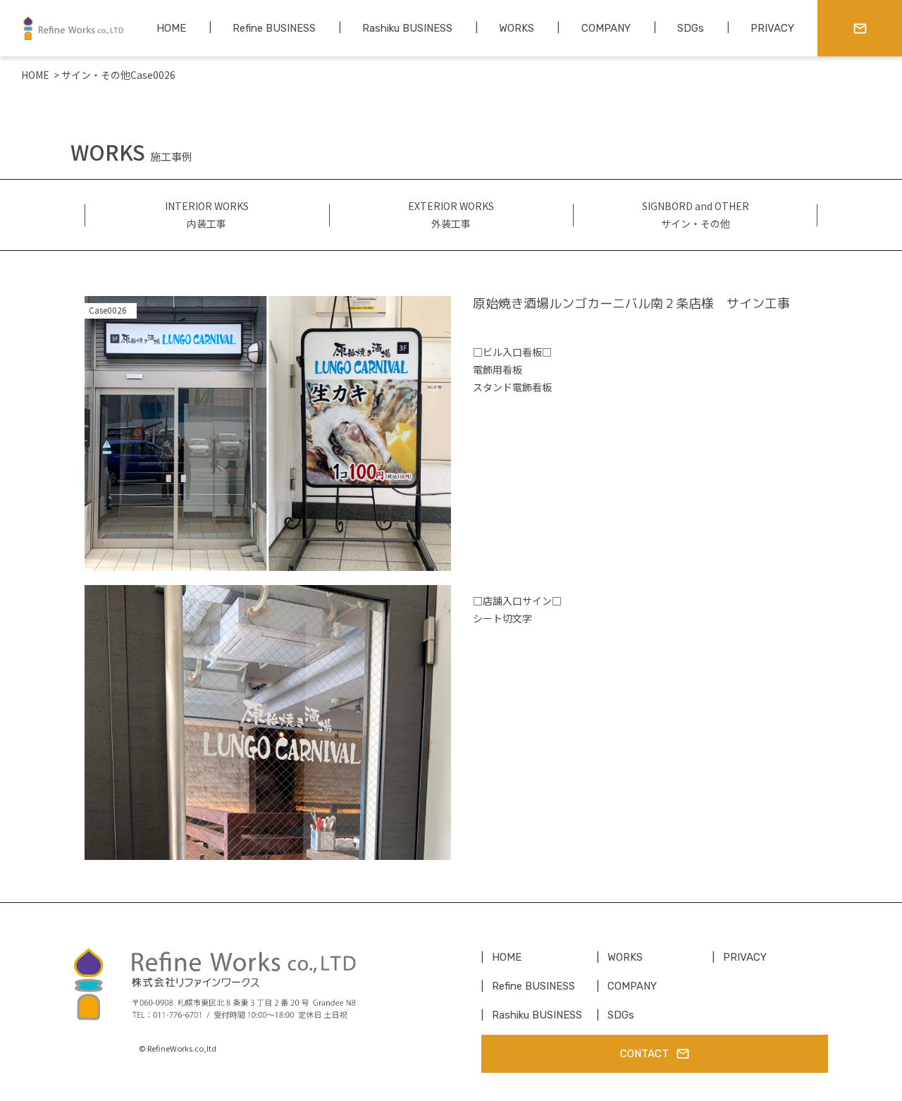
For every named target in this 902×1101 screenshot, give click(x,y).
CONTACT (644, 1053)
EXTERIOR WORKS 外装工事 (451, 214)
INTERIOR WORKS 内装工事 (207, 214)
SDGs (620, 1015)
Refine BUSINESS (533, 986)
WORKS (625, 957)
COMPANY (632, 986)
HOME (35, 75)
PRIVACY (745, 957)
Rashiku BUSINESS (537, 1015)
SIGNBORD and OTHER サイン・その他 (695, 214)
